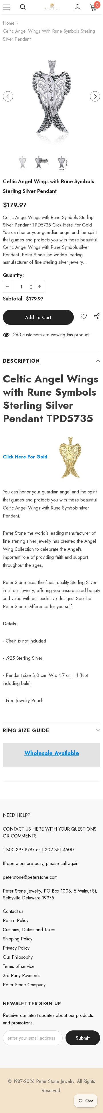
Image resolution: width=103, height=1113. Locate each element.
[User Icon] (78, 7)
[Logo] (52, 7)
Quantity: (13, 275)
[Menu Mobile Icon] (6, 7)
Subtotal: (13, 298)
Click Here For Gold (25, 456)
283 (17, 334)
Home (9, 23)
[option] (51, 96)
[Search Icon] (23, 7)
